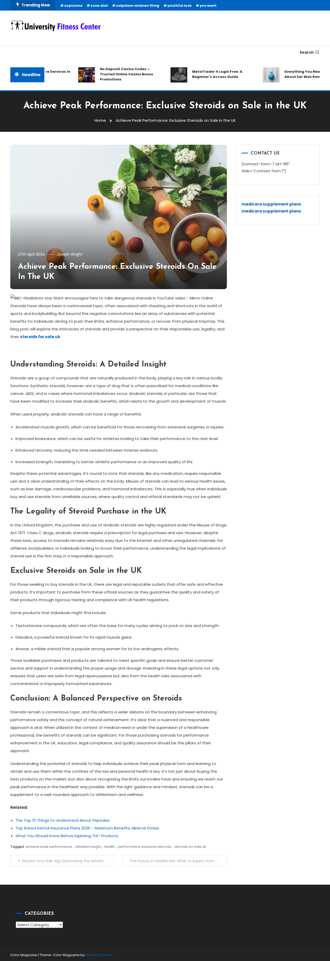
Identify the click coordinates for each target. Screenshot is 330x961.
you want (208, 5)
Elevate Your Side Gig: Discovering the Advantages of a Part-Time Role (68, 861)
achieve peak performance (48, 846)
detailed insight (88, 846)
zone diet (99, 5)
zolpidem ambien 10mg (137, 5)
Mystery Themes (99, 954)
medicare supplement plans (271, 204)
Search (307, 52)
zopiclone (73, 5)
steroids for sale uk (190, 846)
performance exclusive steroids (144, 846)
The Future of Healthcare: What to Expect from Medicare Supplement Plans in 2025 (178, 861)
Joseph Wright (69, 254)
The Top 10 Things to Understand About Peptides (62, 820)
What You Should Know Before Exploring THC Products (66, 835)
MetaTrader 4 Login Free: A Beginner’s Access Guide (209, 74)
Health (109, 846)
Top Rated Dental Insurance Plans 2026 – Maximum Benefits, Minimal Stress (87, 828)
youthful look (179, 5)
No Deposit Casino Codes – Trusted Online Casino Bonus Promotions (118, 74)
